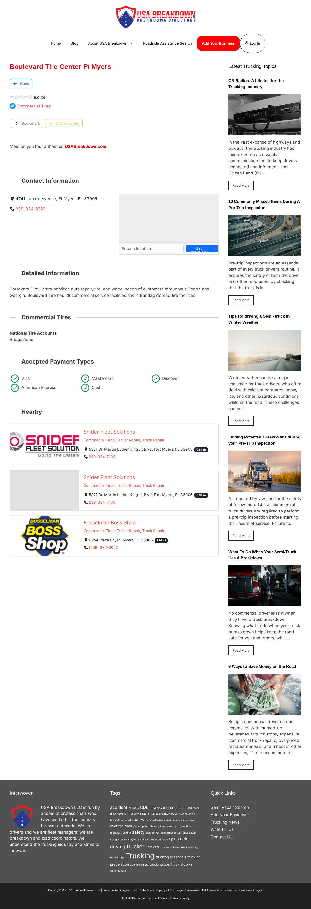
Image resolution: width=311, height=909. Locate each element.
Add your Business (229, 814)
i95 (142, 820)
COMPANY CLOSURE (162, 808)
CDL (144, 807)
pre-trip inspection (179, 826)
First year (133, 814)
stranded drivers (157, 839)
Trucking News (225, 822)
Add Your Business (218, 43)
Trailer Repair (128, 440)
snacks (122, 839)
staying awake (137, 839)
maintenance (174, 820)
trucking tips (160, 864)
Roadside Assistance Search (167, 43)
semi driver (152, 832)
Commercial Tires (99, 440)
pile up (153, 826)
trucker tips (117, 857)
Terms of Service (158, 898)
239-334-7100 (102, 456)
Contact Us (222, 837)
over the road (121, 826)
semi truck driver (171, 832)
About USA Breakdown (107, 43)
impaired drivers (155, 820)
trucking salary (139, 864)
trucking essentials (171, 857)
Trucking (140, 855)
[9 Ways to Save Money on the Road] (264, 711)
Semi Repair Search (230, 807)
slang (113, 839)
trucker (135, 846)
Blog (74, 43)
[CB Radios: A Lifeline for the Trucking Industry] (264, 131)
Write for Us (222, 829)
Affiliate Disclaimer (134, 898)
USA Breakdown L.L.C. (86, 890)
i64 (136, 820)
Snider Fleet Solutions (109, 432)
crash (181, 807)
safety (138, 832)
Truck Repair (153, 440)
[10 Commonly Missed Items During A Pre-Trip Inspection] (264, 252)
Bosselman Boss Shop (110, 522)
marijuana (189, 820)
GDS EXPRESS (149, 814)
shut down (189, 832)
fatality (121, 814)
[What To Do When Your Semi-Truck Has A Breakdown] (264, 603)
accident (118, 807)
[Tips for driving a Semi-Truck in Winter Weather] (264, 367)
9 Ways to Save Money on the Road (262, 666)
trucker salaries (170, 847)
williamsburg (118, 870)
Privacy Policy (180, 898)
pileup (162, 826)
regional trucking (120, 832)
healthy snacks (168, 814)
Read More (241, 185)
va (190, 864)
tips (172, 839)
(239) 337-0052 (103, 547)
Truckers (153, 847)
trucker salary (189, 847)
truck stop (179, 864)
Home (56, 43)
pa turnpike (140, 826)
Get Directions (198, 249)
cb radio (134, 808)
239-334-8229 (30, 209)
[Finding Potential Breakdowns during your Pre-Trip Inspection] (264, 488)
